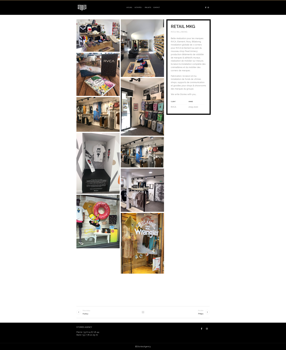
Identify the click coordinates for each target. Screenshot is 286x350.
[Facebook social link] (206, 7)
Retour (143, 312)
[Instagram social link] (208, 7)
